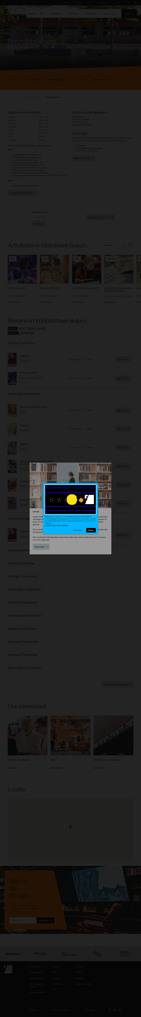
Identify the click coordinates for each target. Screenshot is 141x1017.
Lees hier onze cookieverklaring (56, 525)
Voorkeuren (77, 530)
